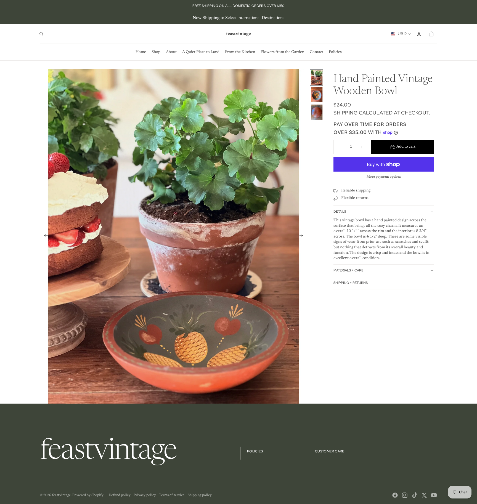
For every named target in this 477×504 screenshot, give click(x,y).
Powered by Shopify (88, 495)
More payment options (384, 177)
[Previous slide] (44, 236)
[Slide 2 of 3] (317, 94)
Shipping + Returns (350, 283)
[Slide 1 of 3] (317, 77)
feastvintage (61, 495)
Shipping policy (200, 495)
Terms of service (171, 495)
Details (339, 212)
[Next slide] (303, 236)
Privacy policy (145, 495)
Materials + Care (348, 270)
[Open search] (41, 34)
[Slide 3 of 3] (317, 112)
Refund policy (120, 495)
